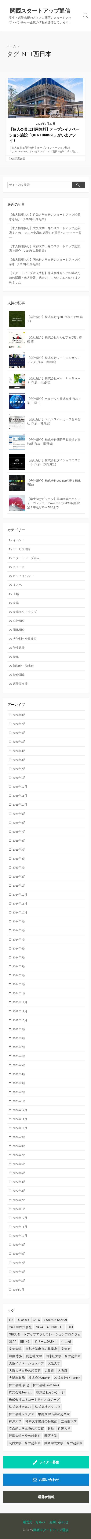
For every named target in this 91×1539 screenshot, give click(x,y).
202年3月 (18, 1290)
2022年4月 (19, 1182)
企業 (16, 603)
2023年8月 (19, 1038)
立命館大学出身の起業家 (26, 1428)
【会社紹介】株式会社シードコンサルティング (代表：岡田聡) (53, 360)
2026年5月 (19, 742)
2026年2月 (19, 769)
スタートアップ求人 (26, 558)
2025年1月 (19, 885)
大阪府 (62, 1370)
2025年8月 (19, 823)
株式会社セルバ (20, 1407)
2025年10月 (19, 804)
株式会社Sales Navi (46, 1385)
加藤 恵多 (15, 1356)
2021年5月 (19, 1281)
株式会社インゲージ (50, 1392)
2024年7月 (19, 939)
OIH (70, 1327)
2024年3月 (19, 975)
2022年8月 (19, 1146)
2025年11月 (19, 796)
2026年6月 (19, 733)
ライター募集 (49, 1462)
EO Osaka (23, 1320)
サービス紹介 (22, 549)
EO (11, 1320)
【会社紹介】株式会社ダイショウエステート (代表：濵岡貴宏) (53, 462)
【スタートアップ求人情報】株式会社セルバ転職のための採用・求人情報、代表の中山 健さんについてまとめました (45, 277)
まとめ (17, 585)
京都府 (65, 1349)
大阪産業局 (17, 1378)
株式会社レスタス (21, 1414)
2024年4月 (19, 966)
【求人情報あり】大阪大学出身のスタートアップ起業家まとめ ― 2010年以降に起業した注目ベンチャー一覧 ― (45, 232)
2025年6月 (19, 840)
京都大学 (15, 1349)
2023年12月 (19, 1002)
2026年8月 (19, 715)
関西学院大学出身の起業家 (63, 1443)
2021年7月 (19, 1263)
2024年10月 (19, 912)
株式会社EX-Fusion (67, 1378)
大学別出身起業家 (25, 639)
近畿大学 (64, 1428)
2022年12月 (19, 1110)
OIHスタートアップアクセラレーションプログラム (45, 1334)
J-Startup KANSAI (55, 1320)
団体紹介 (19, 630)
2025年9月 (19, 814)
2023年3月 (19, 1083)
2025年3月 (19, 867)
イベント (19, 540)
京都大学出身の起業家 (41, 1349)
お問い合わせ (49, 1479)
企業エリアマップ (25, 612)
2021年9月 (19, 1245)
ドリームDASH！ (46, 1342)
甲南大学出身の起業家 (54, 1414)
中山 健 (66, 1342)
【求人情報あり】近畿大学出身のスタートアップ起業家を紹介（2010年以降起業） (44, 217)
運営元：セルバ (34, 1522)
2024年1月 (19, 993)
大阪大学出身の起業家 (25, 1370)
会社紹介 (19, 621)
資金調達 (19, 675)
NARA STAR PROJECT (50, 1327)
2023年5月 (19, 1065)
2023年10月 (19, 1020)
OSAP (12, 1342)
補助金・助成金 (23, 666)
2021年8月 (19, 1254)
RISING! (25, 1342)
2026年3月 (19, 760)
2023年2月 (19, 1092)
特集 (16, 657)
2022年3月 (19, 1191)
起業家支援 (18, 158)
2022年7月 (19, 1155)
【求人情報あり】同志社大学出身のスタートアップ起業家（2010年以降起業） (44, 262)
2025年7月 (19, 832)
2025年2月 (19, 877)
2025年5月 (19, 849)
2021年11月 (19, 1227)
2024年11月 (19, 903)
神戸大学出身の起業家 (41, 1421)
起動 (51, 1428)
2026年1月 (19, 778)
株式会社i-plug (19, 1385)
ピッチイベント (23, 576)
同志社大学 (34, 1356)
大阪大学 (54, 1363)
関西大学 (50, 1436)
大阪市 (49, 1370)
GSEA (36, 1320)
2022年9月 (19, 1137)
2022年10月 (19, 1128)
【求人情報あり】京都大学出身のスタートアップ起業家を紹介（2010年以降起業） (44, 248)
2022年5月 (19, 1173)
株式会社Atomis (39, 1378)
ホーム (11, 46)
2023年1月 (19, 1101)
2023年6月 (19, 1056)
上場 (16, 594)
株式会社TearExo (20, 1392)
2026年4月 (19, 751)
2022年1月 (19, 1209)
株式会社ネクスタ (47, 1407)
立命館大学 (69, 1421)
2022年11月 (19, 1119)
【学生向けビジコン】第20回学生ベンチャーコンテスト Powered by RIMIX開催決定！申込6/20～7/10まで (53, 503)
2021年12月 (19, 1218)
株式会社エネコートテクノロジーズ (34, 1399)
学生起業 (19, 648)
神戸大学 (15, 1421)
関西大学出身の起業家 (25, 1443)
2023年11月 (19, 1011)
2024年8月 (19, 930)
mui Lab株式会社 (20, 1327)
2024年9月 (19, 921)
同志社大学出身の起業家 (63, 1356)
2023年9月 (19, 1029)
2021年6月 (19, 1272)
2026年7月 (19, 724)
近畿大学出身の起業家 (25, 1436)
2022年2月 (19, 1200)
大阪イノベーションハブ (26, 1363)
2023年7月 (19, 1047)
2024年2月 (19, 984)
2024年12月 (19, 894)
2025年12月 (19, 787)
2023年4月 (19, 1074)
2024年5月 (19, 957)
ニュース (19, 567)
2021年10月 (19, 1236)
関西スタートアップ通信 (50, 1530)
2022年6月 (19, 1164)
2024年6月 (19, 948)
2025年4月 (19, 858)
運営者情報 (46, 1497)
